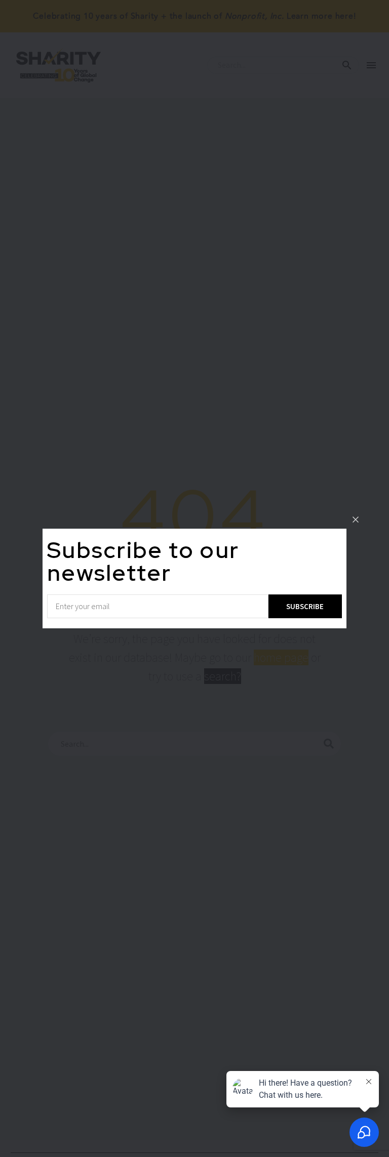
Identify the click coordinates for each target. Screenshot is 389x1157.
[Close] (355, 519)
